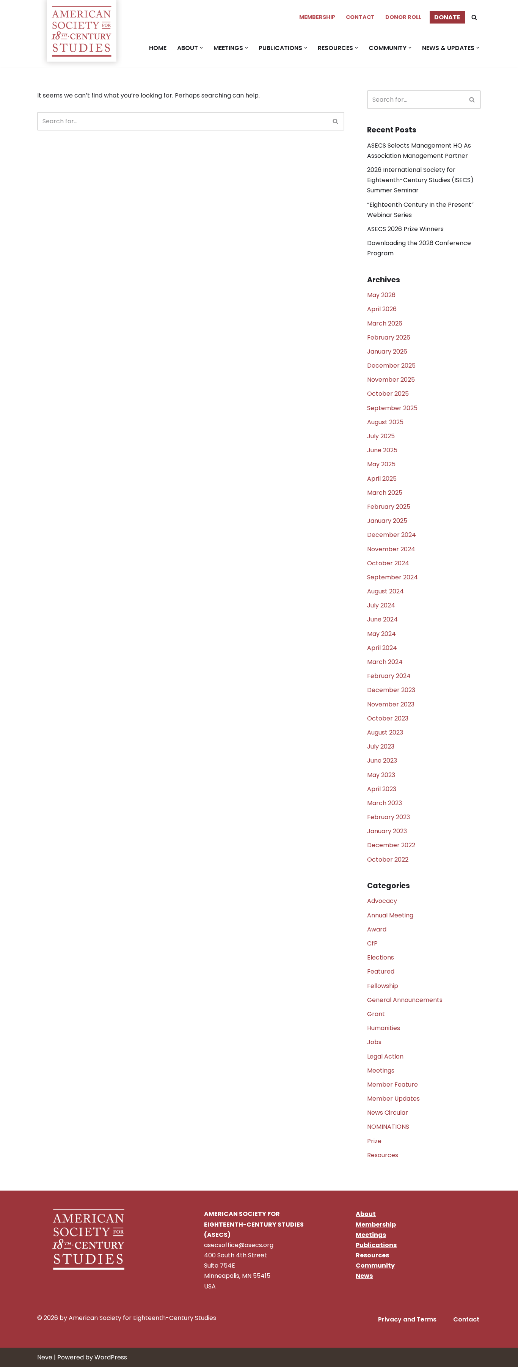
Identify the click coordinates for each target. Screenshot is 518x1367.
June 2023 (382, 760)
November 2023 (390, 704)
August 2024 (385, 591)
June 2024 (382, 619)
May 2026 (381, 295)
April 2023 (381, 789)
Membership (317, 17)
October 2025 (388, 393)
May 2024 (381, 633)
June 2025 (382, 450)
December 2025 (391, 365)
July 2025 (381, 436)
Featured (380, 971)
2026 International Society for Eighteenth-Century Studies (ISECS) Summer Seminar (420, 180)
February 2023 (388, 817)
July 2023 (380, 746)
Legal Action (385, 1056)
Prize (374, 1141)
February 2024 (389, 676)
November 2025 (391, 379)
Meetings (380, 1070)
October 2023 (387, 718)
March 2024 (385, 662)
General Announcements (405, 1000)
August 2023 (385, 732)
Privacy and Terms (407, 1319)
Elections (380, 957)
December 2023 (391, 690)
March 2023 (384, 803)
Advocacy (382, 901)
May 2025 (381, 464)
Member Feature (392, 1084)
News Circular (387, 1112)
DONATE (447, 17)
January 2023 (387, 831)
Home (157, 48)
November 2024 (391, 549)
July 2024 (381, 605)
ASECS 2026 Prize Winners (405, 229)
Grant (376, 1014)
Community (375, 1265)
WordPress (110, 1357)
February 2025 (388, 506)
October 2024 (388, 563)
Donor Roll (403, 17)
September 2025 (392, 408)
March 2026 (384, 323)
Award (376, 929)
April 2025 (382, 478)
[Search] (474, 17)
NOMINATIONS (388, 1126)
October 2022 (387, 859)
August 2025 (385, 422)
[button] (201, 47)
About (366, 1214)
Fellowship (382, 986)
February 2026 (388, 337)
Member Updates (393, 1098)
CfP (372, 943)
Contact (360, 17)
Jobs (374, 1042)
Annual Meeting (390, 915)
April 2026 (382, 309)
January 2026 (387, 351)
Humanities (383, 1028)
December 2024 (391, 534)
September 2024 (392, 577)
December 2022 (391, 845)
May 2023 (381, 775)
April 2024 (382, 647)
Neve (44, 1357)
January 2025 (387, 520)
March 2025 (384, 492)
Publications (376, 1245)
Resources (382, 1155)
